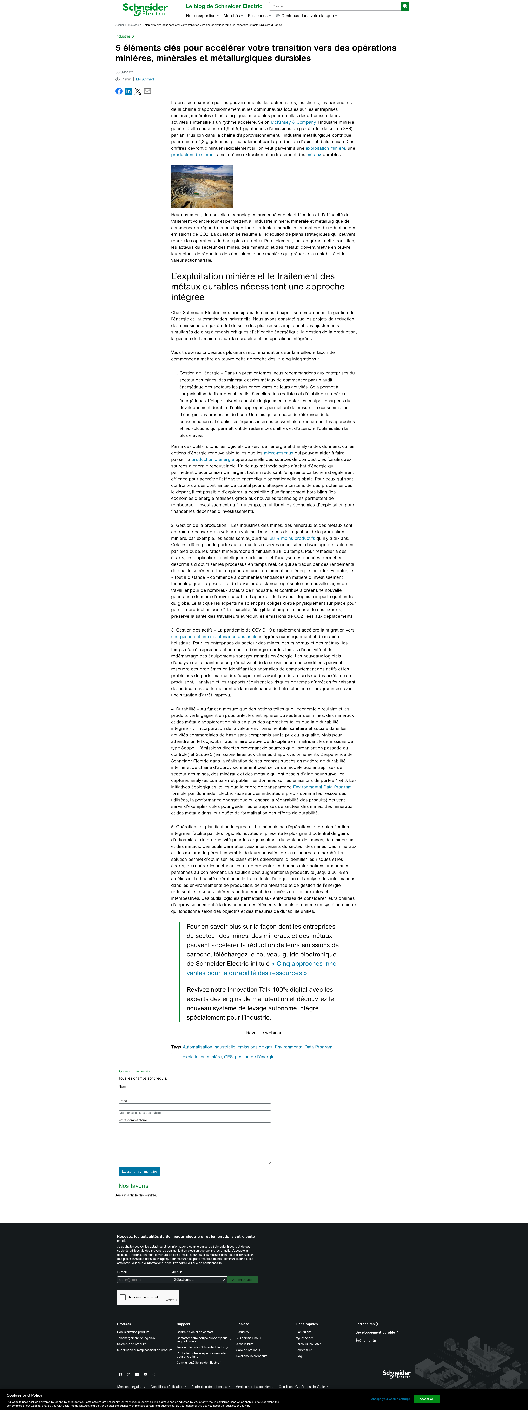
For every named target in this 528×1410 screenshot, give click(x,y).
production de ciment (193, 154)
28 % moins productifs (292, 538)
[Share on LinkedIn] (128, 92)
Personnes (258, 15)
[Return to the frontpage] (145, 9)
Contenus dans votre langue (307, 15)
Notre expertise (200, 15)
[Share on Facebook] (119, 92)
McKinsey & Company (293, 122)
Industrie (133, 24)
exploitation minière (325, 148)
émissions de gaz (255, 1046)
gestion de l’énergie (255, 1056)
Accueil (120, 24)
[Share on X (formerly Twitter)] (137, 92)
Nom (122, 1086)
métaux (313, 154)
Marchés (232, 15)
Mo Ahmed (145, 79)
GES (228, 1056)
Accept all (427, 1399)
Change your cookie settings (390, 1399)
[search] (405, 6)
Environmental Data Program (322, 786)
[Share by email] (147, 92)
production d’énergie (212, 459)
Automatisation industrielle (209, 1046)
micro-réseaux (278, 452)
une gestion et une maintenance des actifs (214, 636)
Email (123, 1101)
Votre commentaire (133, 1120)
